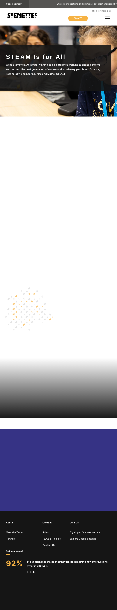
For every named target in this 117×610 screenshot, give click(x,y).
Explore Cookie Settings (83, 538)
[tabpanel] (58, 563)
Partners (11, 538)
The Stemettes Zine (101, 11)
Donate (78, 18)
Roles (46, 532)
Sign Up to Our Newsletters (85, 532)
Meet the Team (14, 532)
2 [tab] (31, 572)
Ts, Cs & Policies (52, 538)
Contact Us (49, 545)
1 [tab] (27, 572)
